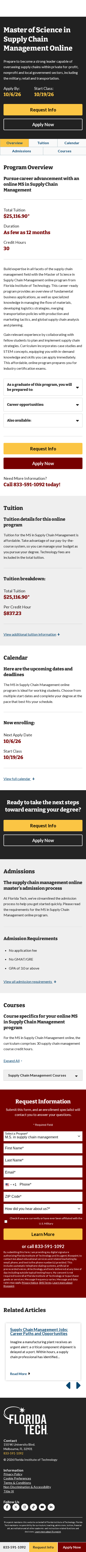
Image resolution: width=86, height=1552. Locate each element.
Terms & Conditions (17, 1483)
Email (10, 1172)
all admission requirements (30, 981)
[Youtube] (42, 1507)
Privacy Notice (30, 1282)
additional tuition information (32, 634)
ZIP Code (13, 1196)
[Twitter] (15, 1507)
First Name (14, 1148)
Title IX (9, 1491)
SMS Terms (45, 1282)
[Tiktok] (33, 1507)
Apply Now (43, 124)
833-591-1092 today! (36, 485)
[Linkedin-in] (51, 1507)
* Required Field (43, 1124)
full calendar (19, 779)
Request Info (43, 109)
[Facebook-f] (7, 1507)
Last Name (14, 1160)
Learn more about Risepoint (48, 1531)
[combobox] (43, 1136)
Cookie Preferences (17, 1478)
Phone (25, 1184)
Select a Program (16, 1133)
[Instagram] (24, 1507)
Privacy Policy (13, 1474)
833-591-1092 (49, 1246)
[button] (13, 1060)
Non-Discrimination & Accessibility (27, 1487)
